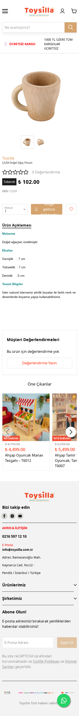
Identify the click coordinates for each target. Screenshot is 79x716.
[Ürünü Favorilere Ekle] (71, 209)
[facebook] (4, 516)
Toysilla (8, 158)
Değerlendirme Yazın (39, 363)
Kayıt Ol (67, 642)
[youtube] (20, 516)
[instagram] (12, 516)
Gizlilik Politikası (46, 661)
